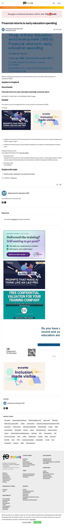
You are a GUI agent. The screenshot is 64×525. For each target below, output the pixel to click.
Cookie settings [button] (26, 522)
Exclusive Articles (47, 459)
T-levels (47, 440)
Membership (5, 507)
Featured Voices (47, 460)
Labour (32, 430)
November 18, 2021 (11, 30)
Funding (50, 426)
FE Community (6, 476)
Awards (24, 489)
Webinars (25, 498)
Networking (25, 494)
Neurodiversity (48, 433)
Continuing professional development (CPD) (48, 423)
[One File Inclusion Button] (47, 129)
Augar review (46, 420)
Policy (18, 436)
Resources (14, 178)
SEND (46, 436)
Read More (33, 519)
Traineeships (7, 443)
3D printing (7, 420)
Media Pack (46, 472)
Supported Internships (28, 440)
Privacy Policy (5, 480)
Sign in (59, 3)
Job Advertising (47, 475)
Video (3, 491)
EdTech (24, 460)
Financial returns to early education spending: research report (25, 92)
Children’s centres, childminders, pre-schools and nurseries (19, 174)
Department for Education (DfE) (14, 28)
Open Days (25, 495)
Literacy (6, 433)
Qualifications (32, 436)
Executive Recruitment (28, 475)
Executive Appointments (29, 474)
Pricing (44, 471)
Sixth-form (53, 436)
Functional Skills (42, 426)
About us (4, 473)
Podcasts (4, 489)
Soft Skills (6, 440)
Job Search (25, 477)
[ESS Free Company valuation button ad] (24, 305)
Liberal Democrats (41, 430)
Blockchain (55, 420)
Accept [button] (37, 522)
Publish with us (6, 477)
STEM (18, 440)
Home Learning (8, 430)
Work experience (30, 443)
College (23, 423)
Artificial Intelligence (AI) (34, 420)
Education (25, 459)
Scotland (40, 436)
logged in (15, 219)
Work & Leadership (27, 463)
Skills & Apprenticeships (29, 464)
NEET (40, 433)
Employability (26, 461)
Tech (53, 440)
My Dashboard (6, 503)
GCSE (56, 426)
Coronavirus (7, 426)
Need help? (5, 509)
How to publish (6, 498)
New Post (4, 501)
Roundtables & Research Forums (31, 497)
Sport (13, 440)
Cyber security (17, 426)
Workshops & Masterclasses (30, 499)
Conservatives (30, 423)
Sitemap (4, 482)
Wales (22, 443)
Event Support (46, 478)
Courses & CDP (26, 492)
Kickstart (25, 430)
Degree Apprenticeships (29, 426)
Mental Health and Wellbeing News (20, 433)
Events (4, 504)
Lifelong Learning (52, 430)
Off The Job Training (9, 436)
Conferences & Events (28, 491)
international (18, 430)
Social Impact (26, 466)
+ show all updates (24, 153)
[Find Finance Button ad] (24, 244)
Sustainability (39, 440)
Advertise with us (6, 479)
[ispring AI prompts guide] (16, 129)
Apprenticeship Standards (19, 420)
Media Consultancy (47, 477)
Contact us (5, 474)
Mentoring (34, 433)
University (15, 443)
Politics (24, 436)
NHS (55, 433)
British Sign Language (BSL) (11, 423)
